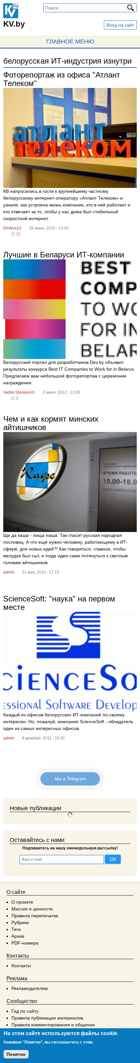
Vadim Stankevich (19, 392)
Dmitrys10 (12, 228)
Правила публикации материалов (47, 1017)
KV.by (14, 23)
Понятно (16, 1054)
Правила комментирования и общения (53, 1024)
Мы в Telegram (70, 778)
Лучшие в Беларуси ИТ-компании (63, 254)
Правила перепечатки (34, 915)
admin (8, 572)
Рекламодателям (29, 988)
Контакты (21, 965)
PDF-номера (24, 943)
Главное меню (70, 41)
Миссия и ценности (32, 908)
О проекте (22, 902)
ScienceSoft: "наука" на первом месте (59, 603)
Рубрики (20, 922)
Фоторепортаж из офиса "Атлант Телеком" (61, 79)
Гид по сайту (24, 1011)
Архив (17, 936)
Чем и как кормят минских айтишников (50, 423)
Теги (16, 929)
